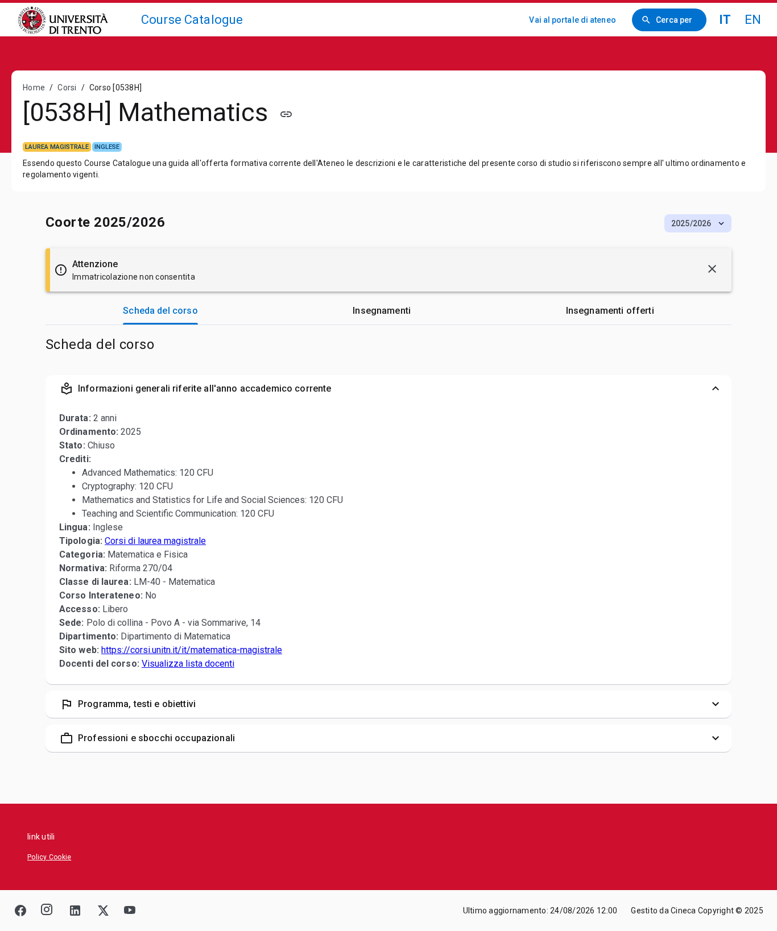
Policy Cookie (49, 857)
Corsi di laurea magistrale (155, 540)
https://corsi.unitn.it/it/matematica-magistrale (191, 650)
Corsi (66, 87)
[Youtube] (130, 910)
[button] (697, 223)
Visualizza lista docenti (188, 663)
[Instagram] (48, 910)
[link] (75, 19)
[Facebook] (20, 910)
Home (34, 87)
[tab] (160, 311)
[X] (102, 910)
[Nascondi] (712, 268)
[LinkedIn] (75, 910)
